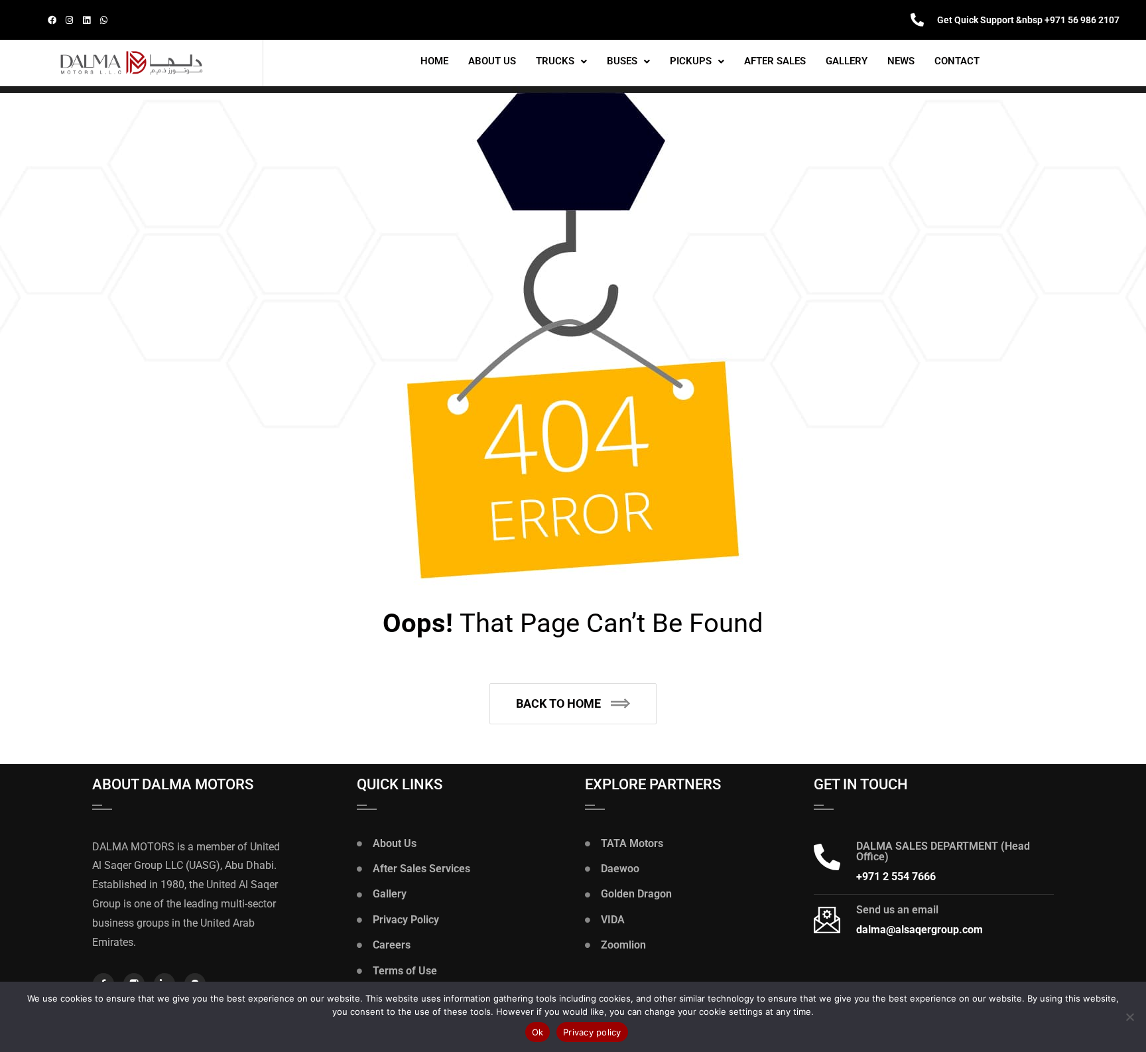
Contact (957, 61)
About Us (492, 61)
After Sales (775, 61)
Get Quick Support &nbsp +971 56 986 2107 (1028, 20)
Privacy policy (592, 1032)
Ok (538, 1032)
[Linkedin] (86, 20)
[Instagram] (69, 20)
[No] (1129, 1016)
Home (434, 61)
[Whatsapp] (103, 20)
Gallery (846, 61)
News (901, 61)
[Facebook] (51, 20)
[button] (561, 61)
